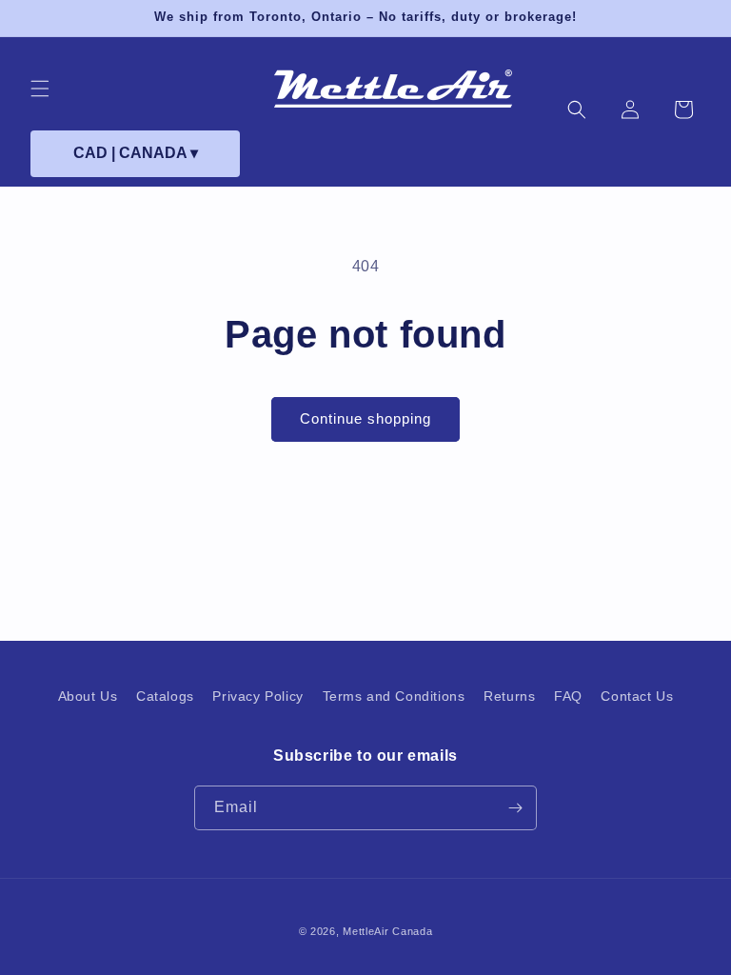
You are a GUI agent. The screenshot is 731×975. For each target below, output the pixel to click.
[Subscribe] (515, 808)
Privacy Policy (257, 696)
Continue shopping (365, 418)
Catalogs (165, 696)
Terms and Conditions (394, 696)
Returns (509, 696)
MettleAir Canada (387, 931)
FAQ (568, 696)
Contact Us (637, 696)
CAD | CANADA (135, 153)
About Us (88, 696)
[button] (40, 88)
